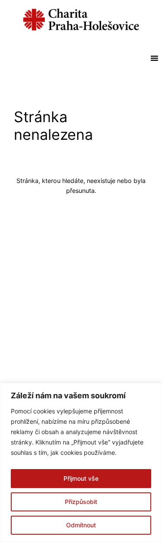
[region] (81, 462)
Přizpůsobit (81, 501)
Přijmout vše (81, 478)
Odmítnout (81, 525)
